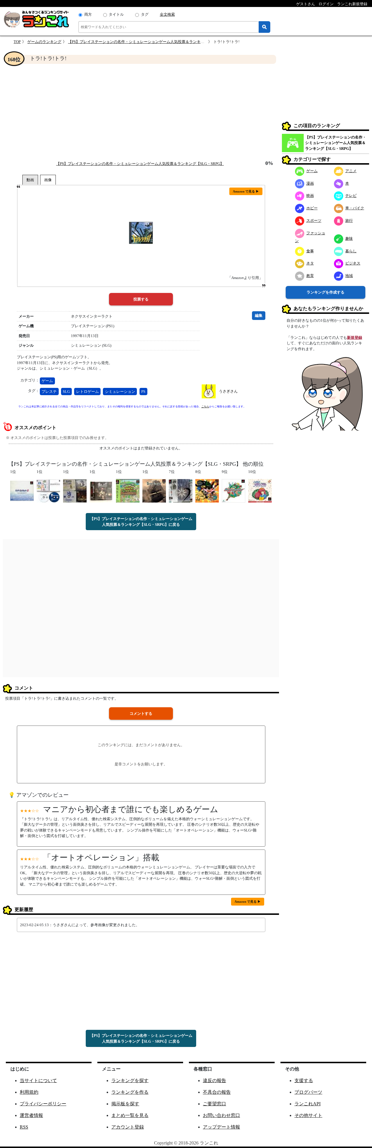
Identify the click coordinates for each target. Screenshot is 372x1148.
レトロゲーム (87, 391)
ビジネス (352, 263)
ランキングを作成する (325, 292)
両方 (88, 14)
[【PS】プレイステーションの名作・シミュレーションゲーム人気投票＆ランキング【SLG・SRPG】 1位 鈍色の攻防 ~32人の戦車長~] (101, 490)
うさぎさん (228, 391)
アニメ (351, 171)
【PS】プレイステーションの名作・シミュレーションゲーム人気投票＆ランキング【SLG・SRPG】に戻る (141, 522)
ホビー (312, 208)
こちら (205, 406)
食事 (310, 251)
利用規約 (29, 1092)
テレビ (351, 195)
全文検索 (167, 14)
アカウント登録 (127, 1126)
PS (143, 391)
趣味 (349, 238)
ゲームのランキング (44, 41)
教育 (310, 275)
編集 (258, 315)
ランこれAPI (307, 1103)
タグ (145, 14)
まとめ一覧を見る (130, 1115)
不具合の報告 (217, 1092)
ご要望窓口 (214, 1103)
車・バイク (354, 208)
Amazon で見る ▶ (246, 191)
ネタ (310, 263)
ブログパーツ (308, 1092)
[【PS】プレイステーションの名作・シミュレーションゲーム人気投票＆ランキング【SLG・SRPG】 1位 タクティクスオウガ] (75, 490)
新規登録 (354, 337)
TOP (17, 41)
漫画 (310, 183)
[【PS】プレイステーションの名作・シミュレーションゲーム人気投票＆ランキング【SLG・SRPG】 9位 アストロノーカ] (233, 490)
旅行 (349, 220)
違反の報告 (214, 1080)
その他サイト (308, 1115)
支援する (303, 1080)
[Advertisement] (141, 112)
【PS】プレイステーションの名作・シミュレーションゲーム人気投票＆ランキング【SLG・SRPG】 (152, 41)
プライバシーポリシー (43, 1103)
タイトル (116, 14)
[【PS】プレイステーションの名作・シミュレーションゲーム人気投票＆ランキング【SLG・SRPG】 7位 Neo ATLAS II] (180, 490)
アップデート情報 (221, 1126)
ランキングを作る (130, 1092)
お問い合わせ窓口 (221, 1115)
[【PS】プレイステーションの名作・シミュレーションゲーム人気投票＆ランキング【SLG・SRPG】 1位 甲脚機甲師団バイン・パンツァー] (154, 490)
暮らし (351, 251)
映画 (310, 195)
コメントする (141, 713)
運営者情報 (31, 1115)
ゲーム (47, 381)
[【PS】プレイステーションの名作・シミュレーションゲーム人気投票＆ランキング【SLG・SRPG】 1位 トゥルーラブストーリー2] (22, 490)
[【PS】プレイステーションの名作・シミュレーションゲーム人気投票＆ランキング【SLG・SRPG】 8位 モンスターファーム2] (207, 490)
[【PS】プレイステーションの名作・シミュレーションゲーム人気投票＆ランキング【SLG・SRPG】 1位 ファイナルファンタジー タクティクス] (48, 490)
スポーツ (313, 220)
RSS (24, 1126)
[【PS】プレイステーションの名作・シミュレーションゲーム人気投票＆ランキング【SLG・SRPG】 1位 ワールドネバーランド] (128, 490)
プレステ (49, 391)
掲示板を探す (125, 1103)
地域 (349, 275)
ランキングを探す (130, 1080)
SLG (66, 391)
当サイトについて (38, 1080)
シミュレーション (120, 391)
